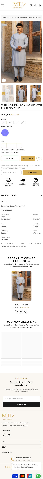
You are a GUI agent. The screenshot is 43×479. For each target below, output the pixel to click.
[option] (21, 52)
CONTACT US (7, 452)
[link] (39, 158)
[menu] (2, 5)
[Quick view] (21, 311)
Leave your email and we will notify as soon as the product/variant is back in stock (20, 167)
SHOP (4, 442)
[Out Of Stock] (25, 298)
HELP (4, 447)
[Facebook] (4, 435)
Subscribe (32, 173)
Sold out (10, 158)
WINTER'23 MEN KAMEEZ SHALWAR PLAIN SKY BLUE (21, 304)
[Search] (31, 5)
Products (11, 17)
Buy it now (28, 158)
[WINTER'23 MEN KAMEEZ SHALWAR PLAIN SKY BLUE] (21, 286)
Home (4, 17)
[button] (3, 93)
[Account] (35, 5)
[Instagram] (9, 435)
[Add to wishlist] (16, 311)
